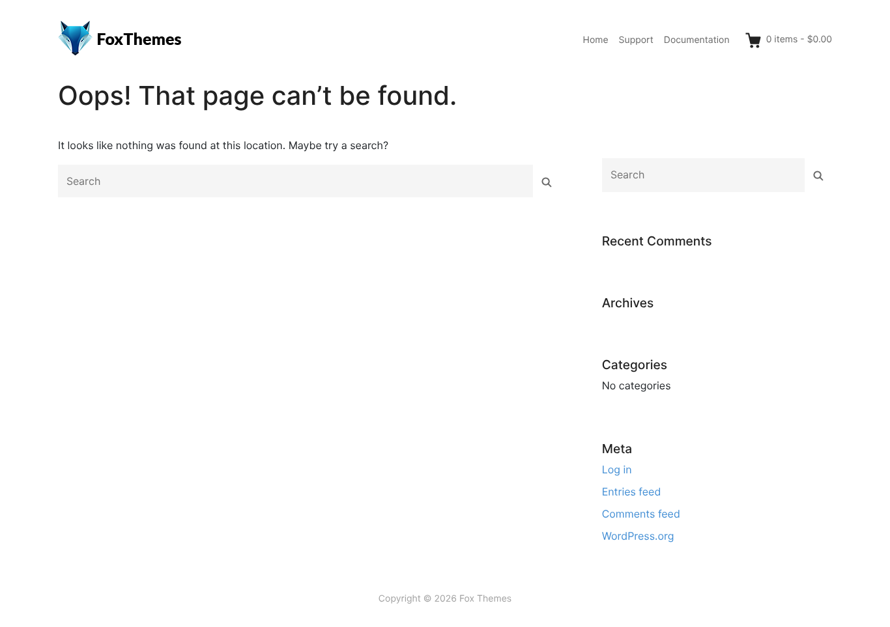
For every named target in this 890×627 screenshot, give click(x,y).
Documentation (697, 40)
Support (636, 40)
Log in (617, 469)
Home (596, 40)
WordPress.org (638, 535)
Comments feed (641, 513)
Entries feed (631, 491)
